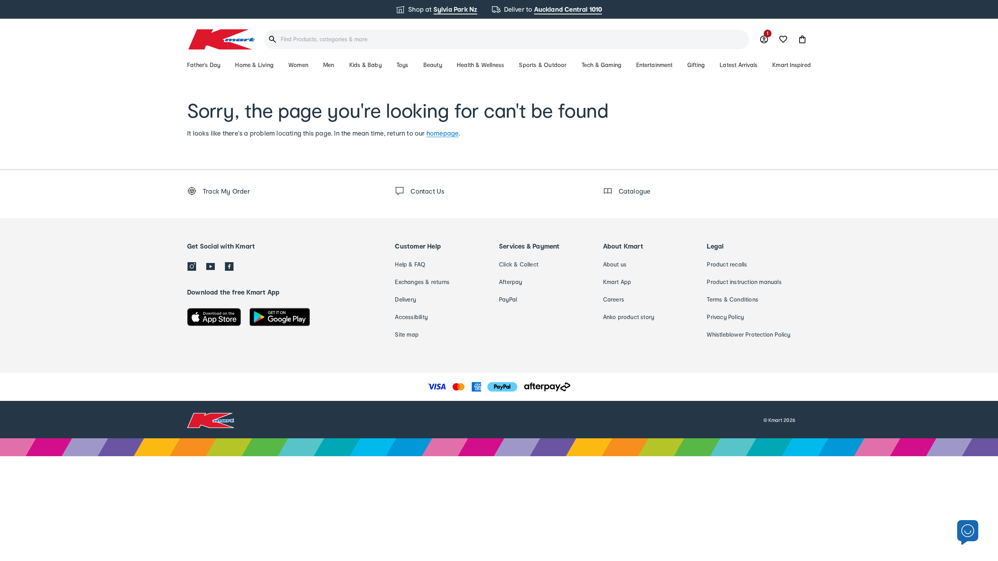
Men (328, 65)
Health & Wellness (480, 65)
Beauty (432, 65)
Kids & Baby (365, 65)
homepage (442, 133)
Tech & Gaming (602, 65)
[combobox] (506, 39)
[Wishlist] (783, 39)
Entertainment (654, 65)
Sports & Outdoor (542, 65)
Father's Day (203, 65)
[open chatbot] (967, 532)
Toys (402, 65)
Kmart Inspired (791, 65)
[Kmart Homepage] (221, 39)
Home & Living (254, 65)
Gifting (696, 65)
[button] (802, 39)
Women (298, 65)
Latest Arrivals (738, 65)
